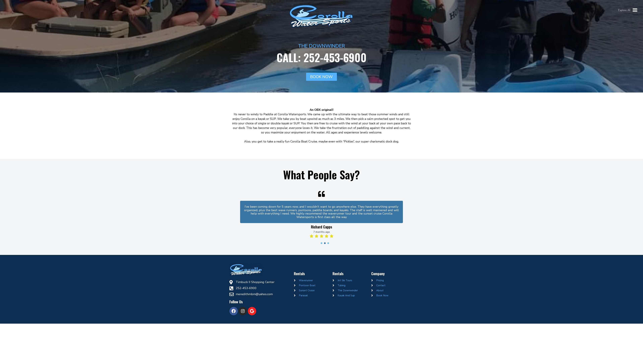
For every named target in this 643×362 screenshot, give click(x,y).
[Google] (252, 311)
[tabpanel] (321, 213)
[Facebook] (233, 311)
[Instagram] (243, 311)
